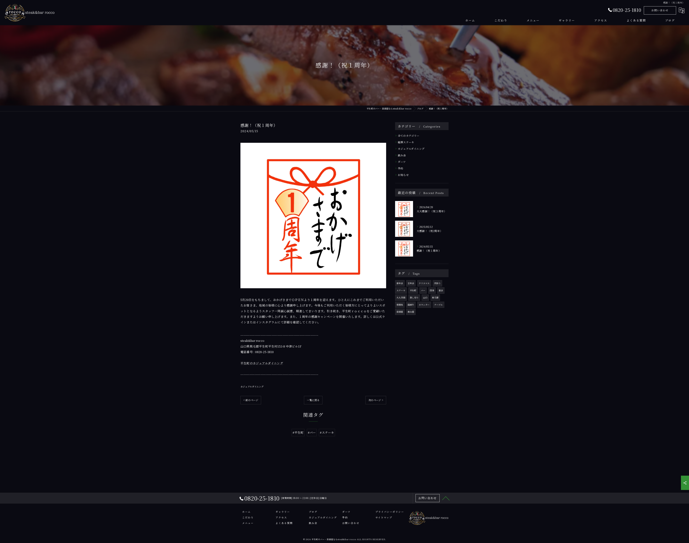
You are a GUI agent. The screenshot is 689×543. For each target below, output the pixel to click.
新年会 (400, 283)
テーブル (438, 304)
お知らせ (403, 175)
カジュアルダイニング (252, 386)
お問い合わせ (660, 10)
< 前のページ (250, 400)
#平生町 (298, 432)
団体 (432, 290)
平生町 (413, 290)
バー (423, 290)
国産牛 (411, 304)
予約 (400, 168)
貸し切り (414, 297)
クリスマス (424, 283)
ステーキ (401, 290)
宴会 (441, 290)
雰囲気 (400, 304)
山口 (425, 297)
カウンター (424, 304)
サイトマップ (383, 517)
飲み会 (402, 155)
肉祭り (437, 283)
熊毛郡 (435, 297)
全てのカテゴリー (409, 135)
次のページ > (375, 400)
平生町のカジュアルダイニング (261, 363)
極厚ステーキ (406, 142)
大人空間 (401, 297)
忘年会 (411, 283)
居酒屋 (400, 311)
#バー (312, 432)
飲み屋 (411, 311)
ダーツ (402, 162)
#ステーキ (327, 432)
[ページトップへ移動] (445, 498)
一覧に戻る (313, 400)
